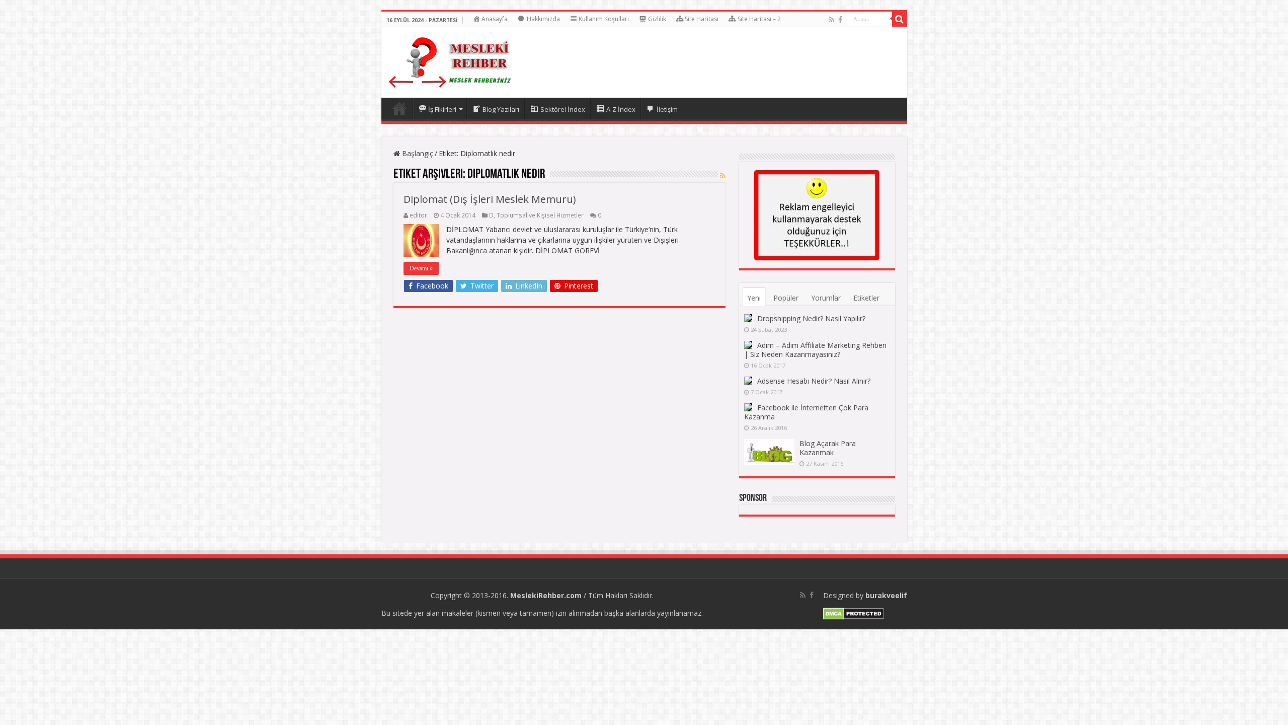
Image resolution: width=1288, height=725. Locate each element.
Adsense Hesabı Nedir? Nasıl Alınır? (813, 381)
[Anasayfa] (399, 108)
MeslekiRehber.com (546, 595)
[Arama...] (899, 19)
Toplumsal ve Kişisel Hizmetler (540, 215)
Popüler (785, 298)
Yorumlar (826, 298)
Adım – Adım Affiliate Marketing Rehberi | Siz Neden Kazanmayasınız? (815, 349)
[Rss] (831, 20)
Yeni (754, 298)
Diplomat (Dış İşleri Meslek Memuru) (490, 199)
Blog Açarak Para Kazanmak (827, 448)
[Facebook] (840, 20)
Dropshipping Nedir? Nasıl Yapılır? (811, 318)
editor (418, 215)
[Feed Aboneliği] (723, 175)
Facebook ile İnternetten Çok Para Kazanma (806, 412)
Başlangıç (416, 153)
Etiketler (866, 298)
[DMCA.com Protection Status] (853, 613)
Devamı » (421, 268)
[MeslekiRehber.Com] (450, 60)
